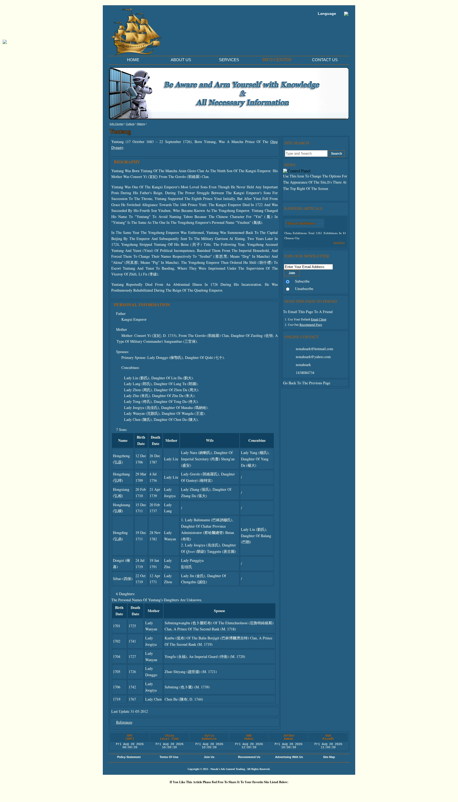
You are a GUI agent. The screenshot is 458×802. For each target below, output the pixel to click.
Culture (130, 123)
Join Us (209, 757)
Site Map (329, 757)
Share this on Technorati (246, 791)
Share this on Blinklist (262, 791)
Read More (339, 242)
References (124, 722)
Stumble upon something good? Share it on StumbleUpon (214, 791)
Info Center (117, 123)
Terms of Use (169, 757)
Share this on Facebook (294, 791)
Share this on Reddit (198, 791)
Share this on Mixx (230, 791)
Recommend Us (249, 757)
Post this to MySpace (310, 791)
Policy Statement (129, 757)
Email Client (318, 319)
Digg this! (167, 791)
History (141, 123)
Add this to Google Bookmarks (151, 791)
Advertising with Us (289, 757)
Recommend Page (311, 324)
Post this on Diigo (278, 791)
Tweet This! (183, 791)
